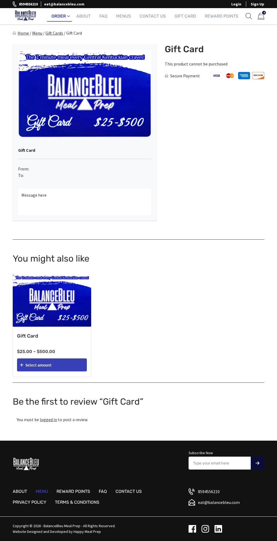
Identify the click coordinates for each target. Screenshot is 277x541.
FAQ (103, 16)
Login (236, 4)
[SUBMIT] (257, 463)
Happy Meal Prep (87, 531)
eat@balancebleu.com (64, 4)
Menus (123, 16)
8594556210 (28, 4)
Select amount (38, 365)
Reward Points (221, 16)
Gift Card (185, 16)
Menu (37, 33)
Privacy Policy (29, 502)
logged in (48, 419)
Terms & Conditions (77, 502)
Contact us (129, 491)
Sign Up (257, 4)
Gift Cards (54, 33)
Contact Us (153, 16)
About (83, 16)
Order (58, 16)
